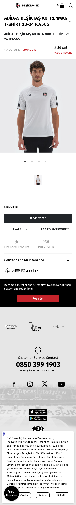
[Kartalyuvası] (33, 5)
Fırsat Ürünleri (11, 493)
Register (38, 298)
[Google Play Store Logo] (38, 418)
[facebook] (14, 384)
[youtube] (61, 384)
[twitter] (46, 384)
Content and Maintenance (24, 260)
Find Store (20, 229)
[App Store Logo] (38, 412)
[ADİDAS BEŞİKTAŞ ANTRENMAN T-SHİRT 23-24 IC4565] (38, 180)
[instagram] (30, 384)
